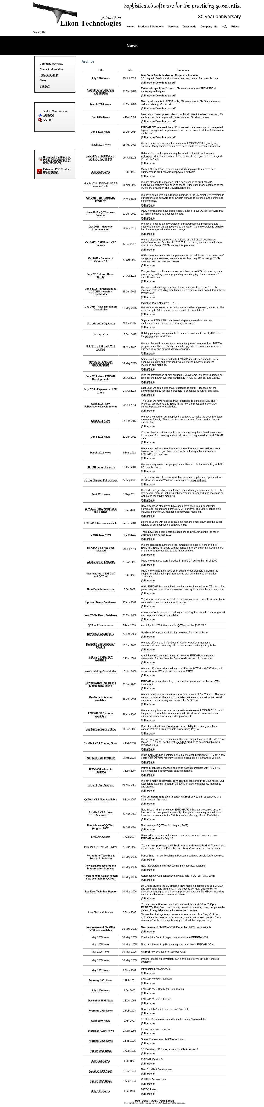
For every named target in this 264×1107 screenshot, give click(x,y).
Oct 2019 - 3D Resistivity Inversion (100, 199)
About (137, 1100)
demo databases (156, 599)
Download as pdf (165, 82)
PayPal (205, 845)
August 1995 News (101, 1050)
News (43, 80)
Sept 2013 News (100, 420)
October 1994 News (100, 1071)
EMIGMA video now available (100, 658)
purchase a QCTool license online (176, 845)
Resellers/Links (49, 74)
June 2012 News (100, 436)
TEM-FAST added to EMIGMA (100, 771)
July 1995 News (100, 1060)
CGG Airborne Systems (101, 323)
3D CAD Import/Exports (101, 467)
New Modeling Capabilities (101, 671)
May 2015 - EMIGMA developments (100, 363)
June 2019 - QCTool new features (100, 214)
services (178, 780)
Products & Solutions (151, 26)
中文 (224, 26)
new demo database (155, 612)
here (183, 524)
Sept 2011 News (100, 494)
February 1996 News (101, 1040)
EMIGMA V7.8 (183, 809)
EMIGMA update (150, 838)
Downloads (189, 26)
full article (148, 82)
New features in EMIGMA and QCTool (100, 575)
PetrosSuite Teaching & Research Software (101, 857)
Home (130, 26)
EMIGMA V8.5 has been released (101, 549)
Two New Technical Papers (101, 891)
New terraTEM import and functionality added (100, 684)
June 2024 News (100, 131)
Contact (145, 1100)
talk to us (161, 904)
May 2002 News (101, 970)
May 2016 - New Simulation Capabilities (100, 308)
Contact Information (52, 69)
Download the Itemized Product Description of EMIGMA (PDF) (57, 160)
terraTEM (215, 681)
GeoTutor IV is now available (100, 699)
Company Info (209, 26)
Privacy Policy (167, 1100)
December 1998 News (100, 1000)
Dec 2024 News (101, 117)
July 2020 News (100, 171)
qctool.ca (146, 156)
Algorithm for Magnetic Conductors (100, 91)
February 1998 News (101, 1010)
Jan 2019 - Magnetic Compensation (100, 228)
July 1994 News (100, 1091)
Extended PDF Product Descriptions (56, 170)
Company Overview (51, 63)
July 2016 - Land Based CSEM (100, 276)
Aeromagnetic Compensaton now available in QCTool (101, 877)
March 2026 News (100, 104)
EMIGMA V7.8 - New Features (100, 814)
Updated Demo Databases (100, 602)
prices (149, 336)
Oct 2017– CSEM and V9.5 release (100, 244)
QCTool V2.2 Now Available (100, 799)
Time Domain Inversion (101, 589)
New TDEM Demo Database (100, 615)
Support (44, 85)
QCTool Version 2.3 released (101, 480)
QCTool (47, 119)
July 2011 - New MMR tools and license (101, 510)
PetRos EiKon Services (100, 785)
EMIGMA (48, 114)
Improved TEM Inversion (100, 757)
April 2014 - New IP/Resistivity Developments (100, 405)
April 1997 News (100, 1020)
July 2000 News (100, 990)
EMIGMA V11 (149, 127)
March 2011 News (100, 534)
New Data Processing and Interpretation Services (100, 867)
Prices (235, 26)
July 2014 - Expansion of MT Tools (101, 391)
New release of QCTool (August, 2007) (100, 827)
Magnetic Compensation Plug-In (100, 645)
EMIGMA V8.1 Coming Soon (101, 743)
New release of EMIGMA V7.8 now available (100, 929)
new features (198, 480)
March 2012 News (100, 452)
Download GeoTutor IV (100, 633)
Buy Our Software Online (101, 729)
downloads (157, 796)
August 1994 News (101, 1081)
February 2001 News (101, 980)
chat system (161, 914)
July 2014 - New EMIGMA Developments (101, 378)
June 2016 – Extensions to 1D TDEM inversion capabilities (100, 291)
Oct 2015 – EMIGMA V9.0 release (100, 347)
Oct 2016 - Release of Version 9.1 (100, 260)
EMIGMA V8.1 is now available (100, 715)
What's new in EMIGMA (101, 562)
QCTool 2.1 (165, 825)
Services (173, 26)
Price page (172, 726)
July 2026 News (100, 78)
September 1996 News (101, 1030)
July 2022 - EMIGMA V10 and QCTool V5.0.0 (100, 157)
